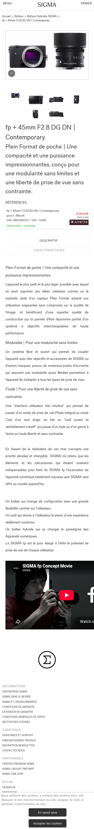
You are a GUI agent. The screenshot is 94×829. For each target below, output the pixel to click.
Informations (13, 686)
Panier (86, 3)
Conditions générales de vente (23, 716)
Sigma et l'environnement (19, 701)
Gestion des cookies (16, 721)
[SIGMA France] (47, 5)
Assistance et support (17, 735)
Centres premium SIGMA (18, 763)
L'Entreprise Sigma (14, 691)
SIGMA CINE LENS (12, 773)
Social (8, 782)
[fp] (47, 55)
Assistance (11, 730)
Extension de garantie (17, 711)
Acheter (81, 222)
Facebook (9, 787)
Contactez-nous (13, 750)
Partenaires (12, 758)
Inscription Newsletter (18, 745)
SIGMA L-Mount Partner (18, 768)
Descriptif (49, 241)
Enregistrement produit (19, 740)
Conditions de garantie (18, 706)
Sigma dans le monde (16, 696)
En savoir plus (47, 812)
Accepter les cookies (47, 823)
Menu (7, 3)
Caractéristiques (48, 250)
